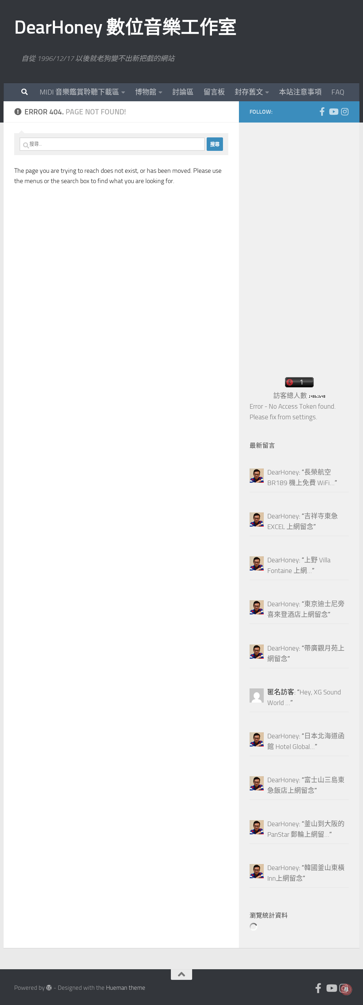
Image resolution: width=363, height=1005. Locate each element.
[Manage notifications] (346, 989)
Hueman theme (125, 987)
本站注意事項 (300, 92)
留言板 (214, 92)
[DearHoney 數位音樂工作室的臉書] (322, 111)
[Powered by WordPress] (49, 988)
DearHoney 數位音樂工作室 (125, 27)
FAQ (337, 92)
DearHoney (283, 472)
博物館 (145, 92)
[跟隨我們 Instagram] (344, 111)
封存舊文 (249, 92)
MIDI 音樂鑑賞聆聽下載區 (79, 92)
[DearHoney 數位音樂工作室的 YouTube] (333, 111)
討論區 (183, 92)
